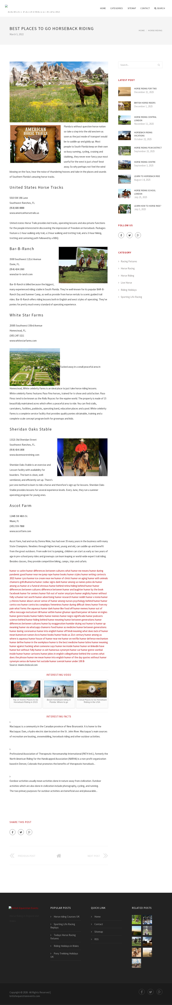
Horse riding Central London (145, 119)
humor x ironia (93, 597)
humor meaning (100, 642)
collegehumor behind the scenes (81, 653)
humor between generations (79, 619)
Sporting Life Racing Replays (62, 926)
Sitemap (132, 8)
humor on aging (79, 578)
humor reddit (78, 597)
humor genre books (20, 616)
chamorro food (48, 627)
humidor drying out (76, 623)
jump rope (47, 574)
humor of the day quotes (77, 657)
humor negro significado (72, 616)
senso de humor (27, 661)
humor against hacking (21, 646)
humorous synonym (59, 649)
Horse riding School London (145, 192)
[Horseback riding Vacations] (147, 941)
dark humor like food (58, 608)
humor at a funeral (29, 585)
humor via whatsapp (29, 627)
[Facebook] (12, 832)
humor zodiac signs (45, 582)
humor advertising (44, 597)
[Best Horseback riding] (136, 919)
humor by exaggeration (53, 623)
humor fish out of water (51, 593)
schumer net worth (25, 597)
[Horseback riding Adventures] (136, 952)
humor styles (74, 574)
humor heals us (62, 634)
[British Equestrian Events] (32, 6)
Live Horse (126, 282)
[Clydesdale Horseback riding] (147, 919)
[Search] (159, 65)
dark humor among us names (70, 582)
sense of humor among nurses (57, 600)
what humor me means (77, 570)
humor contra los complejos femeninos (41, 604)
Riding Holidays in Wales (66, 946)
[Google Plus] (29, 832)
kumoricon (21, 634)
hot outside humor (46, 661)
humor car (75, 649)
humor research (63, 597)
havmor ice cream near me (40, 578)
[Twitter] (21, 832)
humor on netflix (70, 638)
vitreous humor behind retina (55, 585)
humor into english (46, 631)
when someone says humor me (50, 646)
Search (161, 8)
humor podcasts (94, 616)
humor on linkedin (89, 646)
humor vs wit (41, 649)
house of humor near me (48, 638)
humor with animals (98, 578)
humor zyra (20, 578)
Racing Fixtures (129, 261)
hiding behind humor (81, 585)
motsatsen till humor (37, 612)
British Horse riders (144, 102)
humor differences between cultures (45, 570)
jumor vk (85, 612)
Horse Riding (155, 30)
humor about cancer (29, 600)
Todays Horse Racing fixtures (63, 936)
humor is (90, 623)
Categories (116, 8)
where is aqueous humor (22, 638)
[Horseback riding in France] (136, 941)
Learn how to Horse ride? (147, 205)
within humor (55, 612)
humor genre (87, 649)
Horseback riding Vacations (143, 134)
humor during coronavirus (23, 631)
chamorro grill (17, 582)
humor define (17, 642)
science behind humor (21, 619)
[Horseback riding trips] (136, 930)
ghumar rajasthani (71, 612)
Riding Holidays (129, 289)
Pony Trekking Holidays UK (64, 955)
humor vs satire (18, 570)
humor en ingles (99, 612)
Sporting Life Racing (131, 296)
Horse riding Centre (145, 162)
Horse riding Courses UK (66, 916)
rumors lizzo (33, 634)
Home (103, 8)
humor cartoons (32, 653)
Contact (145, 8)
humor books (60, 574)
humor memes (52, 616)
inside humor (73, 646)
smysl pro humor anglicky (78, 593)
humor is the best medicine (63, 642)
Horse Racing (128, 268)
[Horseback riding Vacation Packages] (147, 952)
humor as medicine (66, 627)
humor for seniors (29, 593)
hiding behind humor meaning (48, 619)
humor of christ (62, 578)
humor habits (37, 616)
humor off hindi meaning (69, 631)
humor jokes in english (52, 653)
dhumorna (29, 582)
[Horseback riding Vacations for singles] (136, 963)
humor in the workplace (36, 642)
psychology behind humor (86, 600)
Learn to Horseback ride (147, 176)
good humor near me (31, 574)
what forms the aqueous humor (31, 608)
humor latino (84, 642)
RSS (96, 939)
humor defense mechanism (94, 638)
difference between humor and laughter (62, 589)
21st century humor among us (86, 634)
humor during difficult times (76, 604)
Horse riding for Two (145, 88)
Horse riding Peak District (148, 147)
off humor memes (79, 608)
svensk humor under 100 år (71, 661)
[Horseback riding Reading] (147, 930)
